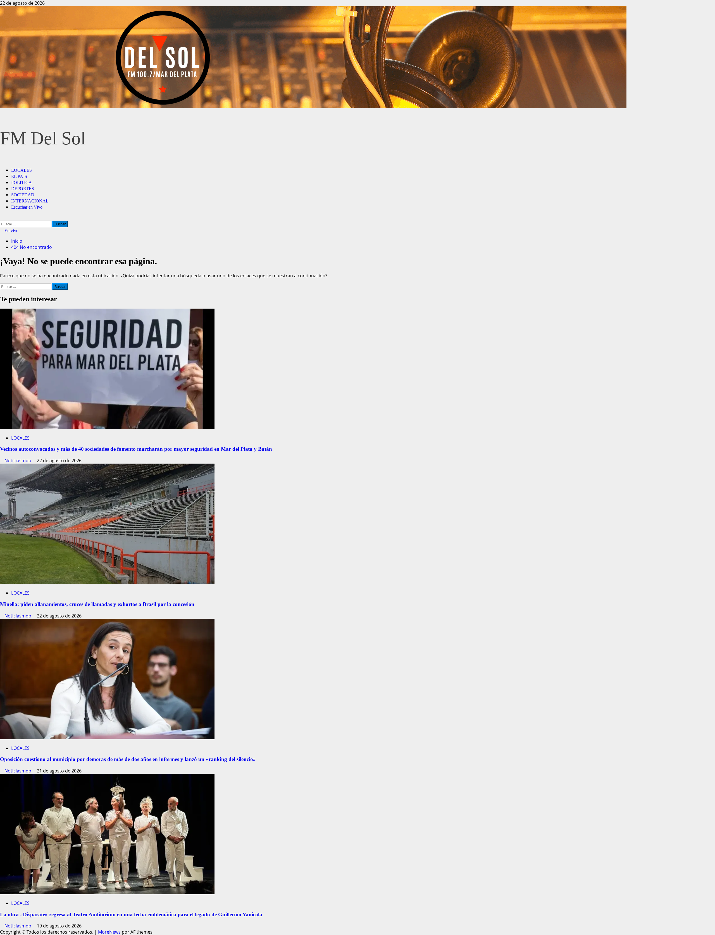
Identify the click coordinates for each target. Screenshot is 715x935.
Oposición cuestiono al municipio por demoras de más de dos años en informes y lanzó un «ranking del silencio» (128, 759)
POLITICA (21, 182)
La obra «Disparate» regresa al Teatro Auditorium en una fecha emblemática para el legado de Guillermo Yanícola (131, 914)
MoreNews (109, 932)
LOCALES (21, 170)
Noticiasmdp (18, 460)
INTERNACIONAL (30, 201)
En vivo (10, 230)
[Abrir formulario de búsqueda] (1, 217)
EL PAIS (19, 176)
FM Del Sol (43, 138)
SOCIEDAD (22, 194)
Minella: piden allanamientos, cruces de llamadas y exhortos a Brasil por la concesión (97, 604)
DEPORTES (22, 188)
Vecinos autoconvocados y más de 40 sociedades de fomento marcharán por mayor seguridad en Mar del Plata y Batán (136, 449)
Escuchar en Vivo (26, 207)
